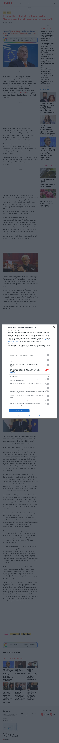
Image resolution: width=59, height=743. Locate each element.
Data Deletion (21, 415)
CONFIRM (19, 410)
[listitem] (29, 352)
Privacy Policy (38, 415)
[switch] (47, 355)
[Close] (54, 327)
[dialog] (29, 371)
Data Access (29, 415)
